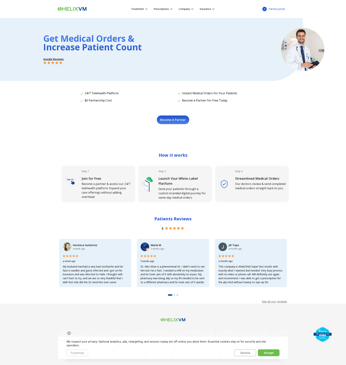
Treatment (137, 9)
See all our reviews (274, 301)
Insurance (205, 9)
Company (184, 9)
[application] (173, 344)
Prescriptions (161, 9)
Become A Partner (173, 120)
